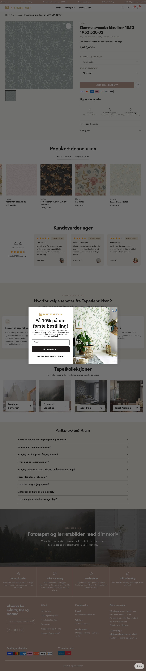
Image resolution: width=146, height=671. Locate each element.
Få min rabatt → (51, 349)
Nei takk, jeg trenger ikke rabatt (50, 356)
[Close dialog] (115, 310)
